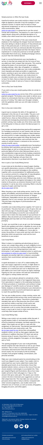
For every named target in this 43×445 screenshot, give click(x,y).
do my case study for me (10, 330)
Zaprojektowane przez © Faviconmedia (9, 438)
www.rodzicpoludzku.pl (8, 409)
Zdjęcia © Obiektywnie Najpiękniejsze (28, 438)
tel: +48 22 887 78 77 (8, 407)
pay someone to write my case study (14, 253)
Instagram (16, 426)
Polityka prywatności (7, 435)
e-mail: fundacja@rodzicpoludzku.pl (12, 406)
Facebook (27, 426)
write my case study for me (11, 94)
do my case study (7, 188)
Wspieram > (28, 3)
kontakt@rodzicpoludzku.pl (9, 416)
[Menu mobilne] (40, 2)
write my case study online (10, 145)
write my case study (8, 30)
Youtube (21, 426)
